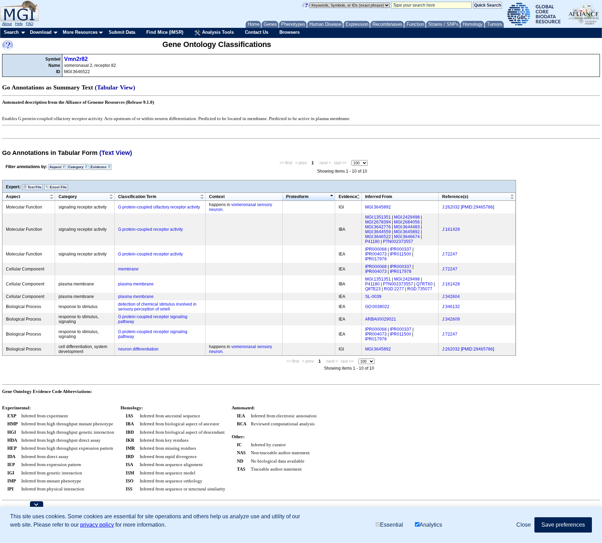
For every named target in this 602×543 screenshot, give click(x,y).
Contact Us (256, 32)
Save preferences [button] (563, 525)
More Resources (80, 32)
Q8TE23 (373, 288)
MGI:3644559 (378, 231)
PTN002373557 (398, 241)
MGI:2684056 (407, 222)
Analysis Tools (217, 32)
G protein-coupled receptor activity (150, 229)
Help (19, 24)
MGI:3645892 (378, 207)
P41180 (372, 241)
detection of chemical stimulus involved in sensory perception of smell (157, 307)
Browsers (289, 32)
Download (41, 32)
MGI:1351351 (378, 217)
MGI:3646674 (407, 236)
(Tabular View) (115, 87)
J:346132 (451, 306)
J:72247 (449, 254)
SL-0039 (373, 296)
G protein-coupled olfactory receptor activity (159, 207)
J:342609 (451, 319)
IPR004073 (376, 254)
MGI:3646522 (378, 236)
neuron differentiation (138, 349)
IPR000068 (376, 249)
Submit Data (122, 32)
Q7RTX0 (424, 284)
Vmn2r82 (76, 59)
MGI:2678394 (378, 222)
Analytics (430, 525)
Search (11, 32)
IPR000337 (400, 249)
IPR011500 (400, 254)
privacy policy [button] (97, 525)
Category (68, 196)
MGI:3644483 (407, 227)
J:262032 (451, 207)
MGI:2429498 (407, 217)
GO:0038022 (377, 306)
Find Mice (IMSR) (164, 32)
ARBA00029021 (380, 319)
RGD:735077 (419, 288)
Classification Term (137, 196)
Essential (391, 525)
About (7, 24)
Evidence (348, 196)
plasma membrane (136, 284)
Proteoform (297, 196)
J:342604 (451, 296)
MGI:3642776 (378, 227)
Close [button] (523, 525)
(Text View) (115, 152)
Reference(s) (455, 196)
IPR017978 (376, 259)
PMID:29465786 (477, 207)
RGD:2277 (394, 288)
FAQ (29, 24)
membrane (128, 269)
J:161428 (451, 229)
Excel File (58, 187)
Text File (34, 187)
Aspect (13, 196)
